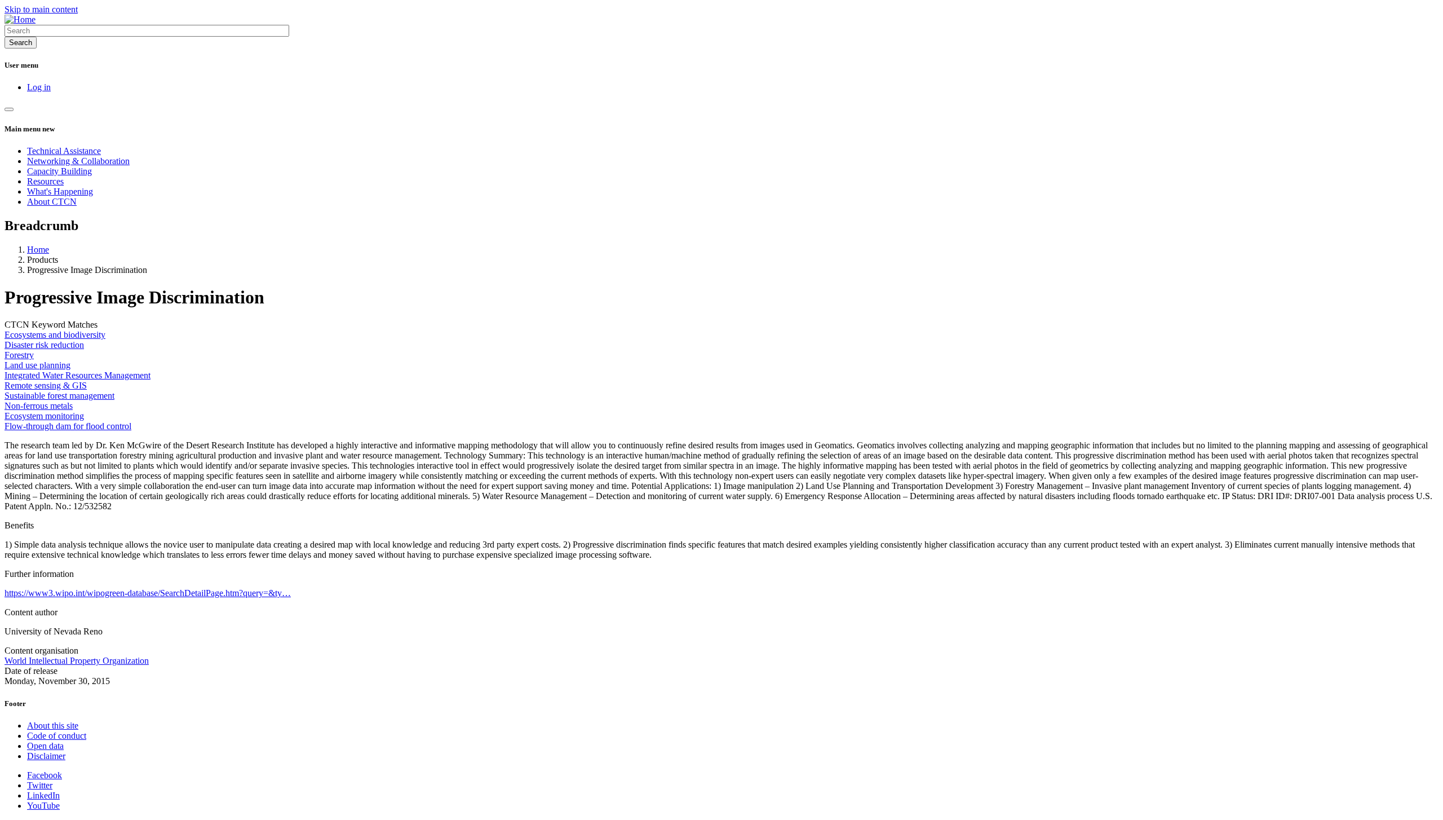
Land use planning (37, 365)
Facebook (44, 775)
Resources (45, 181)
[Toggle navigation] (9, 109)
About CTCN (52, 201)
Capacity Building (59, 171)
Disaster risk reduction (44, 345)
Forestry (19, 355)
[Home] (20, 19)
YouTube (43, 805)
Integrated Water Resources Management (78, 375)
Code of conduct (56, 735)
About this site (52, 725)
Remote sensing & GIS (46, 385)
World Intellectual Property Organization (77, 660)
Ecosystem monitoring (44, 416)
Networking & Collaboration (78, 161)
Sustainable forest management (59, 395)
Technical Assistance (64, 151)
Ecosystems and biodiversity (55, 335)
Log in (39, 87)
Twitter (39, 785)
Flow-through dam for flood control (68, 426)
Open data (45, 746)
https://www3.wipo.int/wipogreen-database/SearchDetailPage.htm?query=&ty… (148, 593)
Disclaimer (46, 756)
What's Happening (60, 191)
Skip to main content (41, 9)
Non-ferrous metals (39, 406)
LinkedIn (43, 795)
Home (38, 249)
